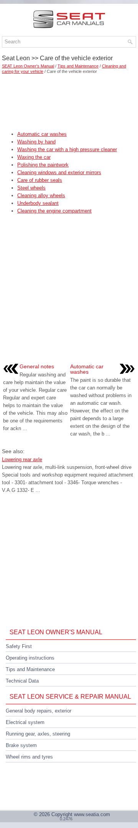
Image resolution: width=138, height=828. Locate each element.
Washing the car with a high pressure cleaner (67, 149)
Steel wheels (31, 188)
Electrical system (25, 722)
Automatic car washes (42, 134)
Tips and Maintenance (78, 66)
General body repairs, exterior (38, 711)
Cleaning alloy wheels (41, 195)
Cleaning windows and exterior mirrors (59, 172)
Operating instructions (30, 658)
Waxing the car (34, 157)
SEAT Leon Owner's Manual (28, 66)
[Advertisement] (69, 100)
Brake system (21, 745)
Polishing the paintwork (43, 165)
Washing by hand (36, 142)
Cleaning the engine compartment (54, 211)
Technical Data (22, 681)
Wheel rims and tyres (29, 757)
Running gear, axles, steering (38, 734)
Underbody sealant (38, 203)
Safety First (19, 646)
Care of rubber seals (39, 180)
